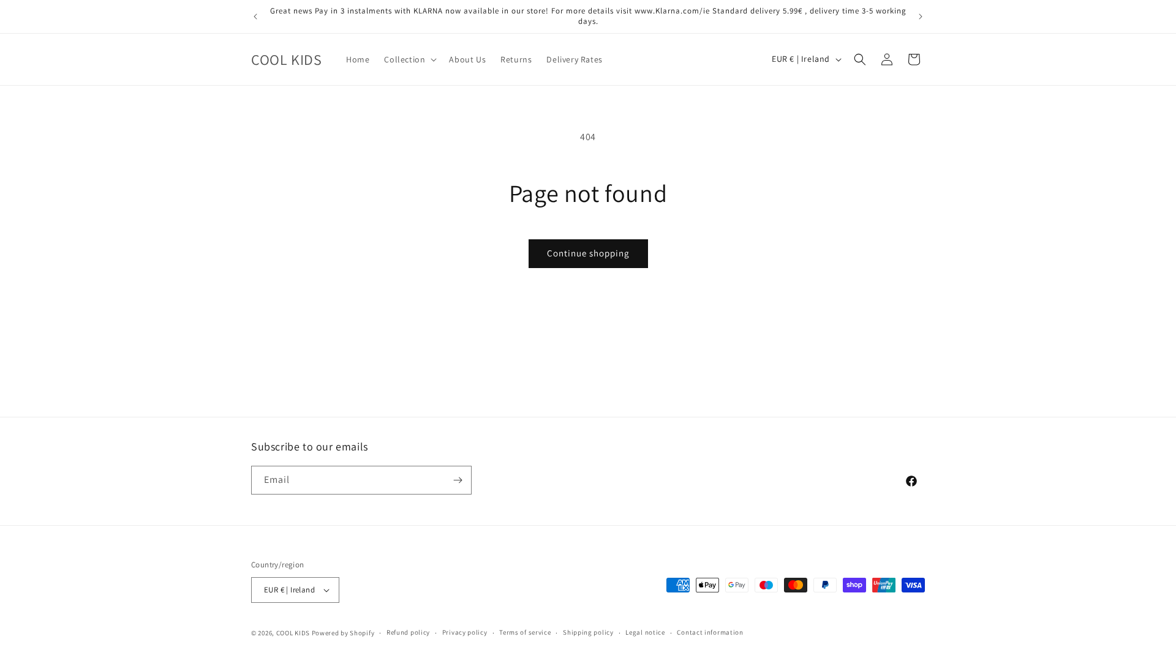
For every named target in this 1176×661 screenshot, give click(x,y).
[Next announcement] (920, 16)
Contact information (710, 632)
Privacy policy (465, 632)
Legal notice (645, 632)
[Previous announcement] (255, 16)
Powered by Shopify (343, 633)
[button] (409, 59)
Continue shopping (588, 253)
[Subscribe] (457, 480)
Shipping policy (588, 632)
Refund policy (408, 632)
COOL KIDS (294, 633)
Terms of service (525, 632)
